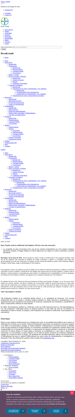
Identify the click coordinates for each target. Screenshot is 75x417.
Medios (7, 125)
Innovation (8, 36)
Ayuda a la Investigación (16, 104)
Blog (6, 144)
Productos (8, 116)
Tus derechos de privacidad (14, 411)
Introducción (12, 64)
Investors (7, 42)
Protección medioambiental (17, 111)
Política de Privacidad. (58, 404)
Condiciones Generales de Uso (10, 343)
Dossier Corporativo (15, 137)
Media (7, 40)
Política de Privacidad (7, 345)
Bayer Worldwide (14, 364)
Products (7, 35)
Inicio (6, 61)
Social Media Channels (16, 378)
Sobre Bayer (8, 62)
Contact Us (8, 15)
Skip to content (5, 1)
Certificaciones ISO (11, 143)
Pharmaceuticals (17, 69)
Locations (8, 13)
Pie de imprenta (5, 346)
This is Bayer (9, 30)
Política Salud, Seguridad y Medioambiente (22, 113)
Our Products (13, 362)
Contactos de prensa (15, 139)
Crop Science (16, 73)
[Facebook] (1, 390)
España (3, 149)
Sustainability (9, 38)
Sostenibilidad (9, 106)
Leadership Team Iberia (19, 83)
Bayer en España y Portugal (17, 76)
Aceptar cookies (56, 411)
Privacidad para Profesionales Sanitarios (13, 348)
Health (7, 31)
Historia (14, 82)
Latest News (12, 372)
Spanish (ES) (9, 10)
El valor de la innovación (16, 102)
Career (7, 43)
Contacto (7, 146)
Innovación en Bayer (15, 101)
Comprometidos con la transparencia (27, 92)
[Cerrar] (72, 393)
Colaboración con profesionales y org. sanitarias (31, 94)
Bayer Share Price (14, 376)
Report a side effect (7, 386)
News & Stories (13, 367)
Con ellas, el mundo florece (17, 115)
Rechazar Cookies (34, 411)
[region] (37, 404)
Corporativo (16, 130)
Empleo (7, 141)
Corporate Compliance (16, 85)
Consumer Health (17, 71)
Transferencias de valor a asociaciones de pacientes (28, 95)
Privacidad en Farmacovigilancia (11, 350)
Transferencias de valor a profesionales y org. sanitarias (29, 89)
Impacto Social (13, 109)
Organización (13, 66)
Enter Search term (6, 47)
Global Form (5, 384)
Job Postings (12, 371)
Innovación (8, 97)
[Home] (5, 24)
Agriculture (8, 33)
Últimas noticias (13, 127)
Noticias (11, 129)
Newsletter (12, 374)
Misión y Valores (14, 75)
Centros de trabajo (18, 80)
